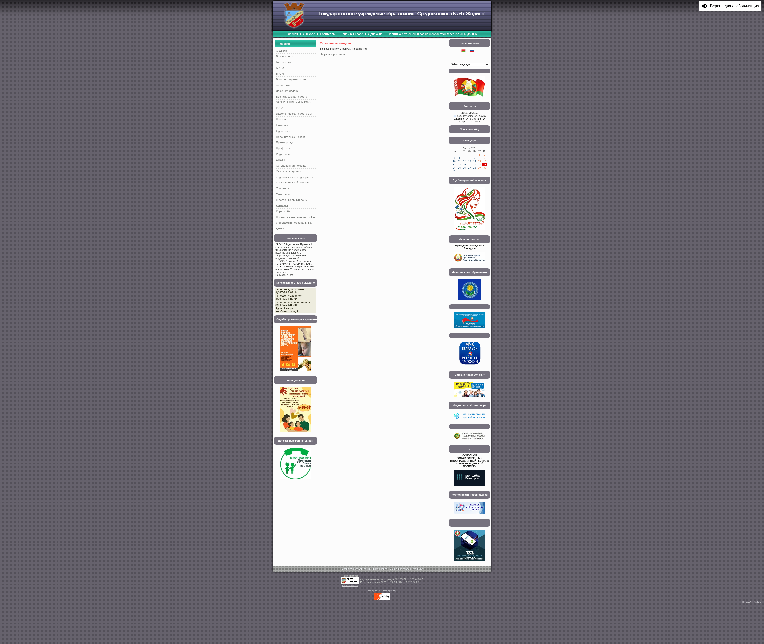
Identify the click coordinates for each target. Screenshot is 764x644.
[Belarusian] (465, 55)
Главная (284, 43)
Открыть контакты (469, 121)
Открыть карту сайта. (333, 54)
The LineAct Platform (751, 602)
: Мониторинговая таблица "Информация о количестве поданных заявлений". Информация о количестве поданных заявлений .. (294, 251)
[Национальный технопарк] (469, 420)
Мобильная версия (400, 569)
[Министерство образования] (469, 300)
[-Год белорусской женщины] (469, 231)
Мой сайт (418, 569)
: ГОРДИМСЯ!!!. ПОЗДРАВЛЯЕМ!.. (293, 262)
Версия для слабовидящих (356, 569)
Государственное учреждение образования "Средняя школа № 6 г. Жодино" (402, 14)
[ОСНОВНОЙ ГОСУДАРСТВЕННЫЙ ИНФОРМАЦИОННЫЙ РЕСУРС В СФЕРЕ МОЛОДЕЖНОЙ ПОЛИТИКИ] (469, 487)
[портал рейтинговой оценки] (469, 515)
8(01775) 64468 (469, 113)
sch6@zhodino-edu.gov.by (471, 116)
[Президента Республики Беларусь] (469, 264)
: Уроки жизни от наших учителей (295, 269)
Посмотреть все (284, 275)
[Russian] (474, 55)
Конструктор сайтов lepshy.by (382, 591)
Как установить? (350, 585)
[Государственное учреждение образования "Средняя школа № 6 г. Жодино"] (350, 583)
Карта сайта (380, 569)
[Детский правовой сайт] (469, 397)
